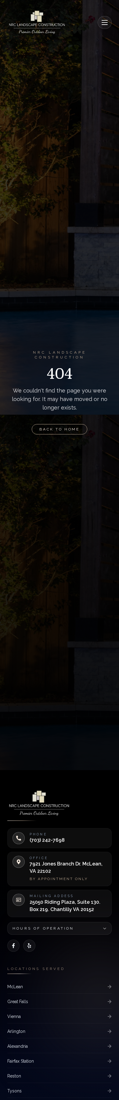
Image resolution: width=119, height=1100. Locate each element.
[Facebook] (13, 946)
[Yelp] (29, 946)
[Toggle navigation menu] (105, 22)
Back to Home (59, 429)
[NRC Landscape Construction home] (37, 22)
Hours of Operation (43, 928)
